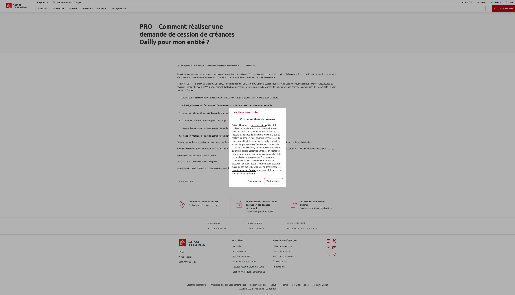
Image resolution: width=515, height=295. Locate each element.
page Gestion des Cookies (244, 170)
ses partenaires (258, 125)
